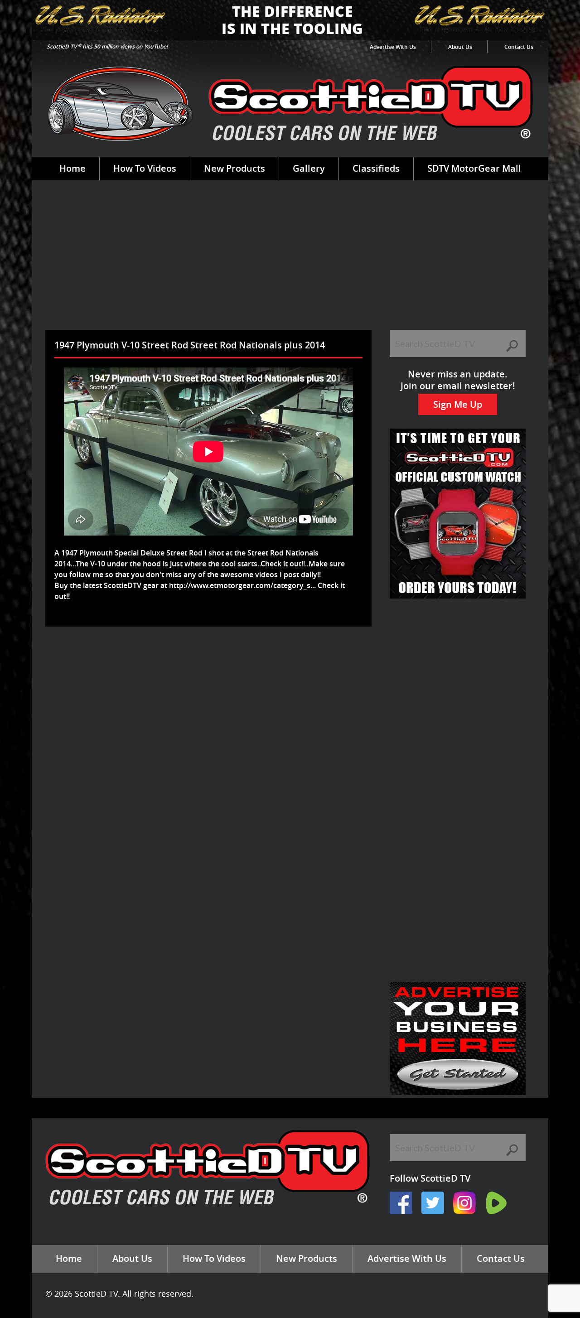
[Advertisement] (290, 261)
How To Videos (144, 168)
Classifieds (376, 168)
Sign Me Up (457, 404)
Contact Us (518, 47)
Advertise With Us (393, 47)
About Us (460, 47)
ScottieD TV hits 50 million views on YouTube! (107, 46)
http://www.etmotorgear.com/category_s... (242, 585)
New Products (234, 168)
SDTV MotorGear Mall (474, 168)
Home (72, 168)
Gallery (309, 168)
